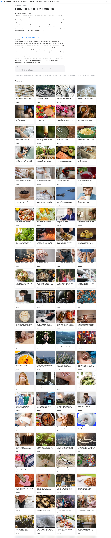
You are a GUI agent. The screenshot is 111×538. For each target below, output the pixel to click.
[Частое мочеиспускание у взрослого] (24, 504)
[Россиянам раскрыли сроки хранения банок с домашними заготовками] (86, 340)
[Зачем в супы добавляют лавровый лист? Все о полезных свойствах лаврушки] (86, 381)
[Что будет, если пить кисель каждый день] (86, 176)
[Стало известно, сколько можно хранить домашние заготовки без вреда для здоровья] (65, 319)
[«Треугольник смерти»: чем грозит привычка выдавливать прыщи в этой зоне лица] (45, 484)
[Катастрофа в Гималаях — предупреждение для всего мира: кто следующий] (45, 94)
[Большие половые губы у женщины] (24, 135)
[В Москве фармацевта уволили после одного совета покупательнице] (86, 278)
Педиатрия (24, 5)
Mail (2, 537)
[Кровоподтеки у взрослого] (65, 381)
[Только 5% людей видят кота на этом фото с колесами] (86, 299)
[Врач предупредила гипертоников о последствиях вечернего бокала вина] (86, 504)
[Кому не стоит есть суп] (24, 361)
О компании (6, 537)
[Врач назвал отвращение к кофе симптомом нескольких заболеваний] (86, 196)
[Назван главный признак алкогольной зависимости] (65, 176)
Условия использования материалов (70, 537)
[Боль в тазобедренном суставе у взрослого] (65, 258)
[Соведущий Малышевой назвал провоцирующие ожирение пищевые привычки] (24, 319)
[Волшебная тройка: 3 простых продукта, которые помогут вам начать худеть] (24, 217)
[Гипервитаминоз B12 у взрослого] (65, 299)
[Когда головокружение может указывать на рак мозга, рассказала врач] (45, 402)
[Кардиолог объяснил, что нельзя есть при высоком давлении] (86, 114)
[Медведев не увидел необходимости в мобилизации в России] (65, 217)
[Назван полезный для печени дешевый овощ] (45, 114)
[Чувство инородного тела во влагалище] (24, 176)
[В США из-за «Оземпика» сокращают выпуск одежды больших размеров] (24, 402)
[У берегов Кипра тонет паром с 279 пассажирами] (45, 361)
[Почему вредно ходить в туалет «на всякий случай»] (86, 217)
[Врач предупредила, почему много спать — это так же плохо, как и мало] (45, 196)
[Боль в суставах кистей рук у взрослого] (45, 258)
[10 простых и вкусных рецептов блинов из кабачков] (24, 278)
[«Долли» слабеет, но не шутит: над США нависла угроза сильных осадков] (45, 525)
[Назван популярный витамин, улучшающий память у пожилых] (45, 155)
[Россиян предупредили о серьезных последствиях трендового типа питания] (86, 484)
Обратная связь (81, 537)
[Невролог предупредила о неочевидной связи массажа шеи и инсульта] (24, 340)
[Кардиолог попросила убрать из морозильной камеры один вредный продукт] (24, 114)
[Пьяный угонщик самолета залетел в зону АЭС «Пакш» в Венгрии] (65, 196)
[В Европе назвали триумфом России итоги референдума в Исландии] (65, 504)
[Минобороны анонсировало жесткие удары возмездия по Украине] (65, 402)
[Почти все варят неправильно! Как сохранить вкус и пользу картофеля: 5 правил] (86, 135)
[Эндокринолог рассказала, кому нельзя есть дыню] (45, 217)
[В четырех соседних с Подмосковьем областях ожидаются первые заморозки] (24, 525)
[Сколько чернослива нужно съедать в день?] (24, 196)
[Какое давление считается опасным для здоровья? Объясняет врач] (65, 94)
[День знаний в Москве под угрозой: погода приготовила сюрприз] (45, 340)
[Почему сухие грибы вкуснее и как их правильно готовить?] (45, 504)
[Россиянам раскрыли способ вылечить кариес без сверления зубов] (86, 361)
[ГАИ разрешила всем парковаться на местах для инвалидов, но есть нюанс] (86, 443)
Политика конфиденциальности (103, 537)
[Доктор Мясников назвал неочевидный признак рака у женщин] (45, 381)
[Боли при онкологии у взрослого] (24, 299)
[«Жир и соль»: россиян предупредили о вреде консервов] (65, 135)
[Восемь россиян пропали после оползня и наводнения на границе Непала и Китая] (65, 443)
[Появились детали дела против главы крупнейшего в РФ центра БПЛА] (86, 319)
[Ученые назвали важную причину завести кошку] (24, 484)
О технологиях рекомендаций (90, 537)
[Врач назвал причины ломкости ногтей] (45, 463)
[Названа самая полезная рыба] (24, 94)
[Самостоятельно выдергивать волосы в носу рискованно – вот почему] (24, 381)
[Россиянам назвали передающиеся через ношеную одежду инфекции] (24, 463)
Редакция (60, 537)
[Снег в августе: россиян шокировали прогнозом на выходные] (65, 361)
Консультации (18, 5)
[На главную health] (7, 1)
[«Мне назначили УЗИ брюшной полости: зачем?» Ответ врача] (24, 422)
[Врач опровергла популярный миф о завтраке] (65, 525)
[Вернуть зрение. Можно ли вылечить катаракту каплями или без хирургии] (65, 422)
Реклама (11, 537)
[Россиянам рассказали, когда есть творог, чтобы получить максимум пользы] (86, 94)
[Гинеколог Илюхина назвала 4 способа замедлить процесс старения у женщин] (65, 484)
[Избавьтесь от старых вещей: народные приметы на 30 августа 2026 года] (45, 299)
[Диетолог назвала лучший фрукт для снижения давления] (24, 237)
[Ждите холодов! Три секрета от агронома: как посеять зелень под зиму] (45, 443)
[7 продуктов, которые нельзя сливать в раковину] (86, 155)
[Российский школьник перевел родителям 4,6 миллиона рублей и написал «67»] (86, 525)
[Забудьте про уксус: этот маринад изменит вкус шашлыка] (24, 258)
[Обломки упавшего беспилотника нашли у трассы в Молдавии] (65, 463)
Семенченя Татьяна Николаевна (30, 37)
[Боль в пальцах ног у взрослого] (86, 258)
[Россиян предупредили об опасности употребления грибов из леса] (45, 278)
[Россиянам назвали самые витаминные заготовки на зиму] (86, 237)
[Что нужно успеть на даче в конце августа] (86, 463)
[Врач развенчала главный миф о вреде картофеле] (65, 237)
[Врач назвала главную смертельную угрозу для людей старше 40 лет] (65, 155)
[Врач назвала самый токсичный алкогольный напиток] (45, 135)
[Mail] (2, 1)
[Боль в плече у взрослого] (86, 402)
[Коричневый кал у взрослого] (45, 176)
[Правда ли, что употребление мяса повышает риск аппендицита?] (45, 422)
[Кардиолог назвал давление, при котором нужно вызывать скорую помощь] (24, 155)
